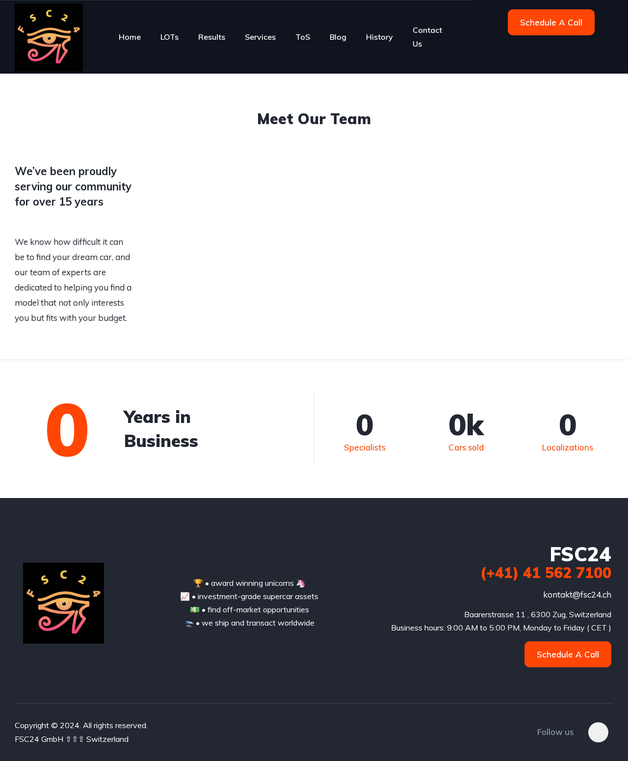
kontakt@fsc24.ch (577, 594)
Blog (338, 37)
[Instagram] (598, 732)
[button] (551, 22)
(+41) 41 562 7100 (545, 572)
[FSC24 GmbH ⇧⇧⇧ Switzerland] (49, 37)
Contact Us (427, 37)
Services (260, 37)
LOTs (169, 37)
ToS (302, 37)
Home (130, 37)
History (379, 37)
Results (211, 37)
